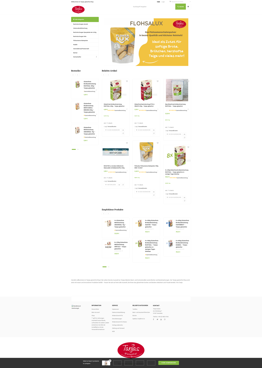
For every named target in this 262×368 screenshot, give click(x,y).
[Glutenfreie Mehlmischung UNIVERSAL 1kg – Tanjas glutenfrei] (77, 127)
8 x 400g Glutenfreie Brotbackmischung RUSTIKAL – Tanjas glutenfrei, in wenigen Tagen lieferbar (176, 172)
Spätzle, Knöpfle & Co (139, 318)
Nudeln (75, 44)
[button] (181, 2)
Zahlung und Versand (118, 328)
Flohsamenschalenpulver (80, 40)
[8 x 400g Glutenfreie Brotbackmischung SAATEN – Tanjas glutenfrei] (139, 220)
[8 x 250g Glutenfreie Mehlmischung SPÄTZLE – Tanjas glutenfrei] (108, 242)
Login (163, 2)
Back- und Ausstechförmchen (141, 312)
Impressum (115, 309)
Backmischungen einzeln (80, 24)
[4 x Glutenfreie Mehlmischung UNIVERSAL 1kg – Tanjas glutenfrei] (108, 220)
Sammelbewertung (89, 91)
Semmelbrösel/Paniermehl (81, 48)
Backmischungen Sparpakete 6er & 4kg (84, 32)
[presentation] (73, 75)
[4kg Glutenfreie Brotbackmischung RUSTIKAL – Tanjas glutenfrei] (177, 80)
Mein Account (96, 312)
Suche (181, 6)
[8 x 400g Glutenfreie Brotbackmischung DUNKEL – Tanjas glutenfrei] (169, 241)
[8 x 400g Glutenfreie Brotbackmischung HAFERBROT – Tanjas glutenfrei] (169, 220)
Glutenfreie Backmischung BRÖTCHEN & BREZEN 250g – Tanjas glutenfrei (89, 108)
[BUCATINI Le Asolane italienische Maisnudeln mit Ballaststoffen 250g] (115, 142)
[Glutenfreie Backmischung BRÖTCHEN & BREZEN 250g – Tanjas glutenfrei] (77, 103)
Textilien (135, 309)
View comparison (168, 362)
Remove (110, 361)
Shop (93, 315)
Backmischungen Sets (79, 36)
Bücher (75, 53)
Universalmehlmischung (80, 28)
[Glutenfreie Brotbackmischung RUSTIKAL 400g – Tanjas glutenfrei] (77, 82)
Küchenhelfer (77, 57)
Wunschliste (95, 309)
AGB (113, 331)
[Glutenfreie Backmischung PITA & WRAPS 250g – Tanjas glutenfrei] (146, 80)
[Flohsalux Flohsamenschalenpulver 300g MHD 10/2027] (146, 142)
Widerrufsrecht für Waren (119, 322)
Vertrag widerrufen (117, 325)
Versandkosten (111, 126)
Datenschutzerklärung (118, 312)
